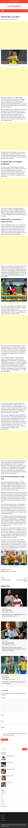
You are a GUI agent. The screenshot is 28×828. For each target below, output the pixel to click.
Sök (24, 749)
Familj (2, 799)
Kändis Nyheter (14, 6)
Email (2, 721)
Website (2, 727)
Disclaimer (3, 815)
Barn (2, 795)
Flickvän (2, 801)
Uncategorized (3, 806)
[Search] (26, 11)
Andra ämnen (9, 569)
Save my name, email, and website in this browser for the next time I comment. (15, 734)
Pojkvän (2, 804)
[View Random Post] (24, 11)
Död (1, 797)
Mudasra (15, 19)
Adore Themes (5, 826)
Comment (3, 697)
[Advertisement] (14, 35)
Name (2, 714)
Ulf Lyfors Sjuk (5, 677)
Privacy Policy (3, 820)
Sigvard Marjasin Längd (8, 643)
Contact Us (3, 818)
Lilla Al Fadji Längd (7, 610)
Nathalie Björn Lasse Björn (7, 97)
